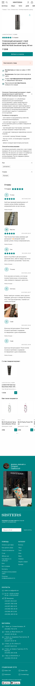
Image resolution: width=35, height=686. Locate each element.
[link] (32, 2)
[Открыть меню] (3, 2)
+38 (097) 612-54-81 (10, 601)
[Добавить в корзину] (15, 392)
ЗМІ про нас (5, 556)
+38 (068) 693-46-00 (10, 609)
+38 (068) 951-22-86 (10, 611)
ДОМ (27, 6)
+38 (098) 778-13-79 (10, 629)
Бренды (20, 564)
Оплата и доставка (8, 545)
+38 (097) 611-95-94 (10, 634)
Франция (5, 175)
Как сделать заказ (7, 547)
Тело (19, 550)
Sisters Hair (7, 670)
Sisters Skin (24, 670)
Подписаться (15, 468)
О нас (3, 553)
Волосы (20, 545)
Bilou (3, 419)
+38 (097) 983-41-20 (10, 606)
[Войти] (28, 2)
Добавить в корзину (17, 54)
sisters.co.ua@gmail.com (11, 590)
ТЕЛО (20, 6)
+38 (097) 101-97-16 (10, 641)
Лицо (20, 547)
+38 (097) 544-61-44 (10, 646)
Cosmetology (25, 674)
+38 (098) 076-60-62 (10, 658)
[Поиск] (6, 2)
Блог (3, 563)
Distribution (7, 674)
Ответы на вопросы (8, 550)
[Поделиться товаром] (29, 15)
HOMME (15, 34)
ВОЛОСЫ (4, 6)
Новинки (21, 559)
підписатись (28, 530)
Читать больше (8, 209)
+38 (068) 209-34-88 (10, 653)
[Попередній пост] (5, 488)
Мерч (20, 556)
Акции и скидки (23, 561)
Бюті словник (6, 566)
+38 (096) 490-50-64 (10, 614)
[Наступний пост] (29, 488)
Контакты (5, 569)
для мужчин (6, 166)
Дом (19, 553)
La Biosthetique (7, 34)
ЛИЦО (13, 6)
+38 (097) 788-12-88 (10, 603)
